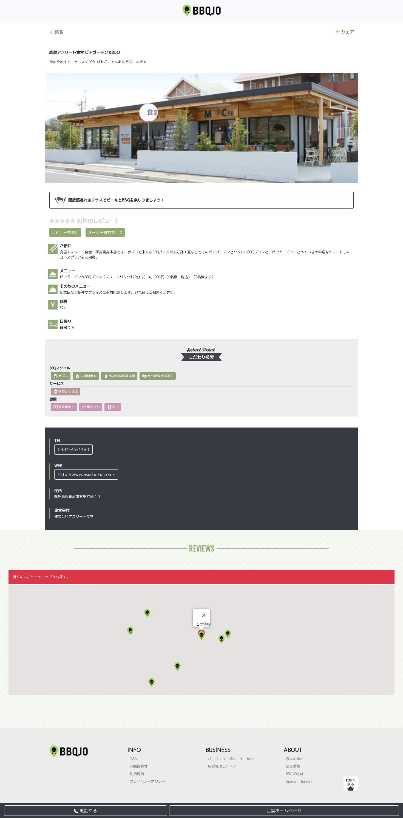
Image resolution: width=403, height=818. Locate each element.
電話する (87, 811)
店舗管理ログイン (222, 766)
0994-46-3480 (73, 449)
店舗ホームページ (284, 811)
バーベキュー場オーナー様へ (231, 758)
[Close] (203, 615)
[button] (151, 682)
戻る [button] (58, 32)
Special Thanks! (299, 781)
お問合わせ (138, 766)
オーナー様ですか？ (105, 232)
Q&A (133, 758)
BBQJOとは (295, 773)
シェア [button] (347, 32)
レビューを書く (65, 232)
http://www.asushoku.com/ (86, 474)
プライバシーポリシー (147, 781)
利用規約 (137, 773)
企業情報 (293, 766)
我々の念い (295, 758)
